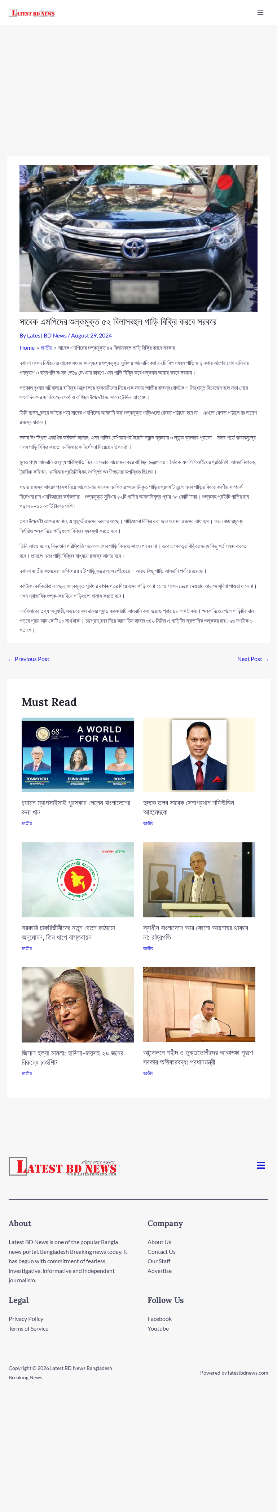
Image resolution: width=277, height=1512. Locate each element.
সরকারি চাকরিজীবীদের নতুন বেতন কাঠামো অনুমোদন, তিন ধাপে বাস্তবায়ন (68, 932)
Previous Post (28, 658)
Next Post (253, 658)
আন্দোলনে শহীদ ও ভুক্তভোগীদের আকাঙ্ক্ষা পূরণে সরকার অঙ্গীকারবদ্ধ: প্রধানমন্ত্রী (198, 1057)
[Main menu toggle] (260, 13)
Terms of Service (28, 1328)
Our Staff (159, 1260)
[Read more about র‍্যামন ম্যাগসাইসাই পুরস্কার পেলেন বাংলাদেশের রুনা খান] (78, 754)
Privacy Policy (26, 1318)
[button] (261, 1166)
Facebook (160, 1318)
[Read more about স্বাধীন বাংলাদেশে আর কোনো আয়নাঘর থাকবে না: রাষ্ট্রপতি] (199, 879)
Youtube (158, 1328)
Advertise (160, 1270)
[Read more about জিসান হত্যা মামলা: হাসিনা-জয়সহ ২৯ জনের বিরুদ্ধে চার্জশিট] (78, 1003)
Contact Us (162, 1251)
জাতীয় (27, 823)
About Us (159, 1241)
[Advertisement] (138, 79)
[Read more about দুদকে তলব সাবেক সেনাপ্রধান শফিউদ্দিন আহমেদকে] (199, 754)
